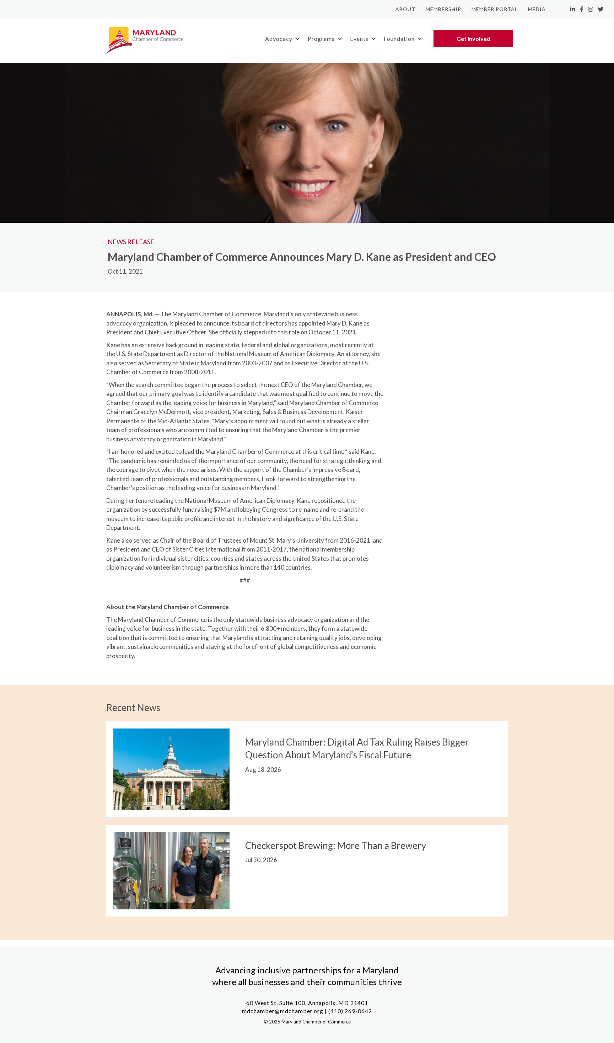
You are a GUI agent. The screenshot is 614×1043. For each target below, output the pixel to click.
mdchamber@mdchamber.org (282, 1010)
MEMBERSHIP (443, 9)
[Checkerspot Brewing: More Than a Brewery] (171, 869)
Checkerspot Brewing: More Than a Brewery (335, 845)
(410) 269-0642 (350, 1010)
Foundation (399, 38)
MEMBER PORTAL (495, 9)
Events (359, 38)
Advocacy (278, 38)
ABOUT (405, 9)
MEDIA (537, 9)
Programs (321, 38)
